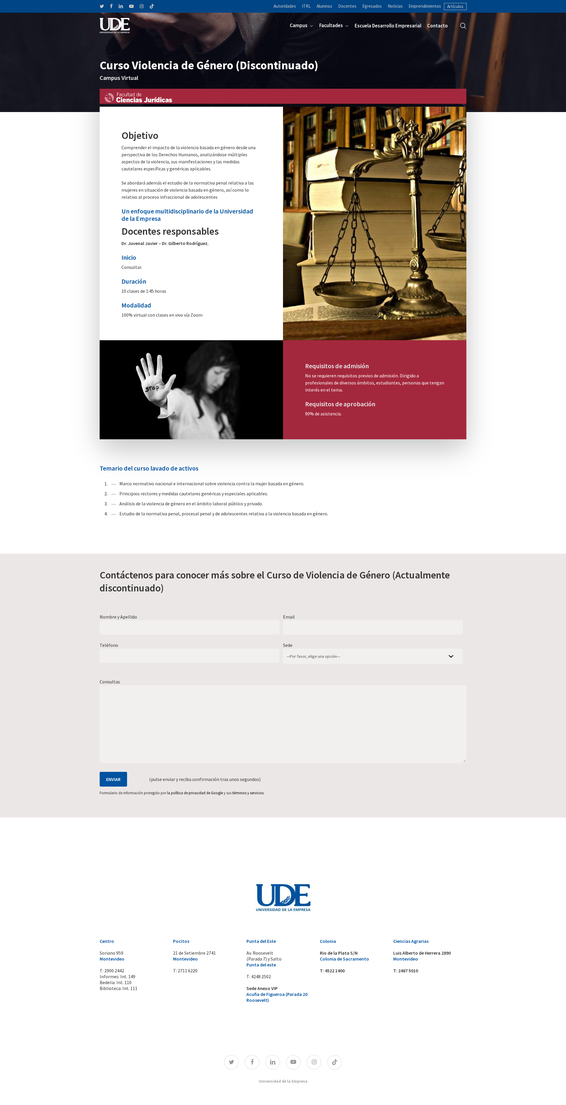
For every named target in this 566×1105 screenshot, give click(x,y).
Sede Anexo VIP (262, 988)
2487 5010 (408, 971)
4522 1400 (335, 971)
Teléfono (109, 645)
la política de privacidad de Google (195, 792)
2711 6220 (188, 971)
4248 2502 (261, 976)
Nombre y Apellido (118, 617)
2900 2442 (114, 971)
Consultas (110, 682)
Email (289, 617)
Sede (287, 645)
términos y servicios (248, 792)
